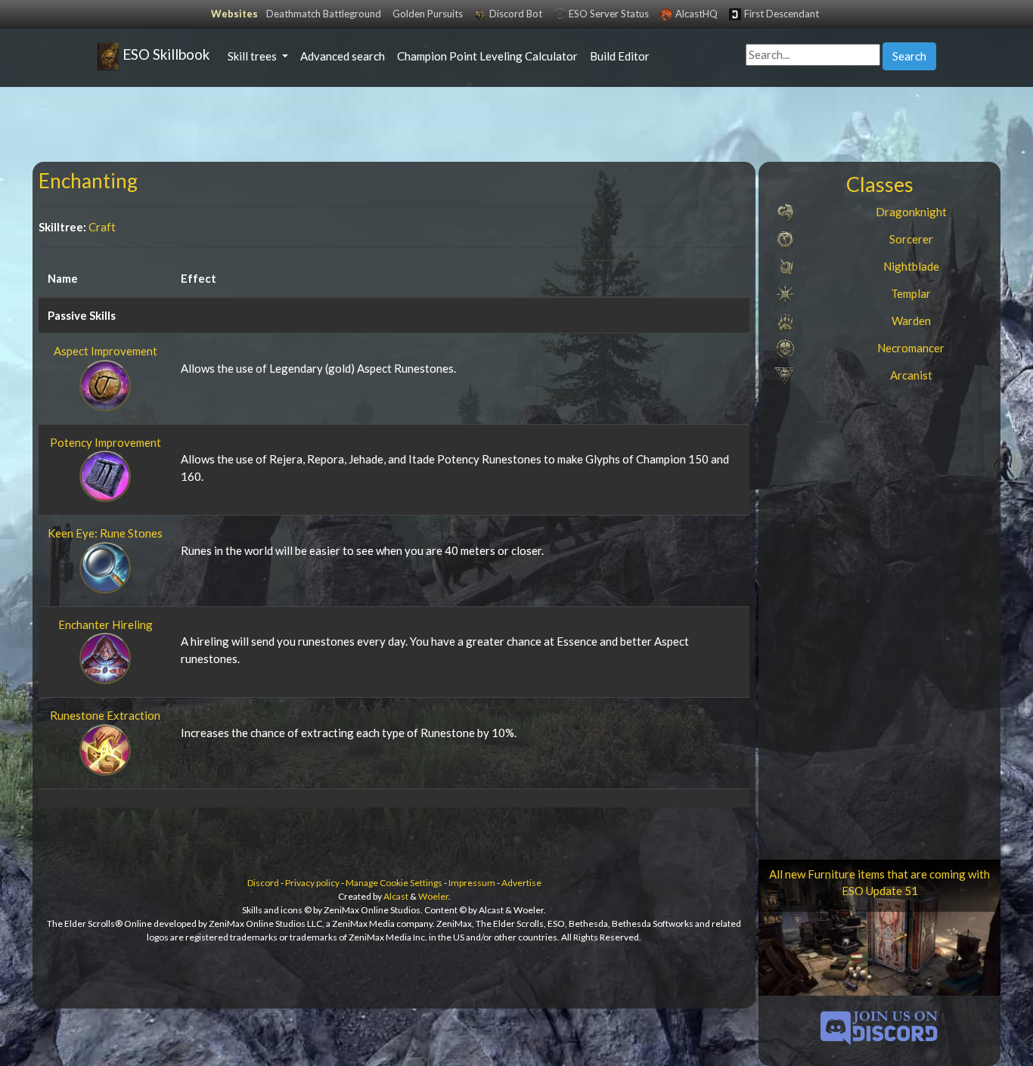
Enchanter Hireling (105, 624)
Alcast (395, 896)
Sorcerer (911, 239)
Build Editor (620, 56)
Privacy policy (312, 882)
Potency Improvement (105, 442)
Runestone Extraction (105, 715)
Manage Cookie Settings (394, 882)
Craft (102, 227)
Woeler (433, 896)
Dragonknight (911, 211)
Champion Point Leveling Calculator (487, 56)
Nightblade (911, 266)
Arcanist (911, 375)
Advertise (521, 882)
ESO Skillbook (164, 54)
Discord (263, 882)
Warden (911, 320)
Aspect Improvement (105, 351)
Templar (911, 293)
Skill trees (253, 56)
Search (909, 56)
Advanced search (342, 56)
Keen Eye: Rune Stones (105, 533)
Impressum (471, 882)
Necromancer (911, 348)
